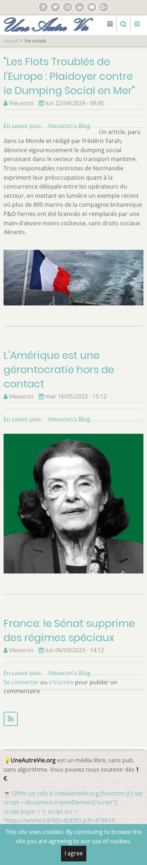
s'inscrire (61, 682)
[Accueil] (48, 24)
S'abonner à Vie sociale (73, 719)
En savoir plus (22, 126)
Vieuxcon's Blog (69, 126)
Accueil (11, 40)
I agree (74, 853)
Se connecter (21, 682)
